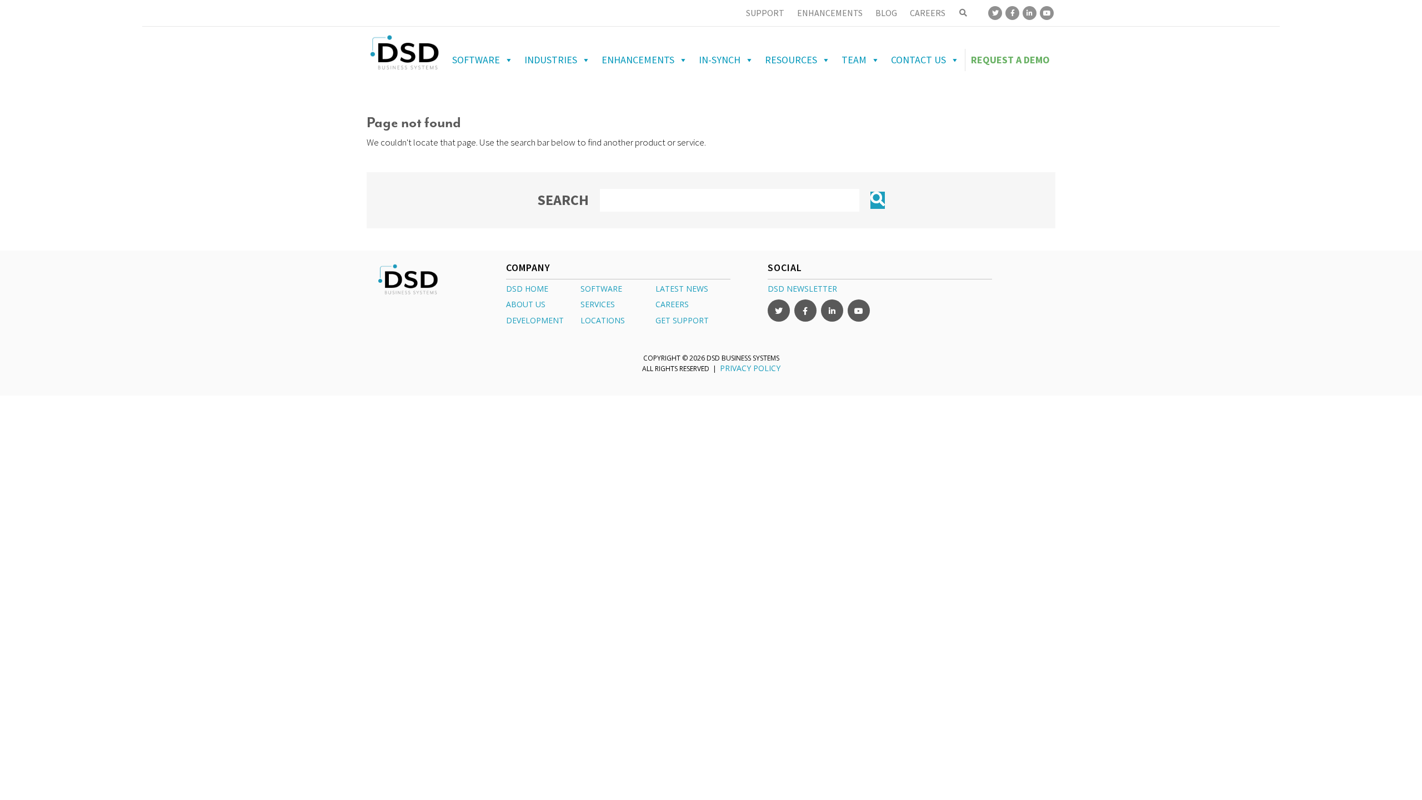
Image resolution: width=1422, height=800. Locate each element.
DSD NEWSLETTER (802, 288)
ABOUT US (525, 304)
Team (854, 59)
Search (563, 200)
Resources (791, 59)
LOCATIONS (602, 320)
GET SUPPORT (682, 320)
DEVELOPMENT (535, 320)
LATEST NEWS (681, 288)
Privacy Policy (750, 368)
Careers (927, 12)
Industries (550, 59)
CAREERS (672, 304)
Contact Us (918, 59)
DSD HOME (527, 288)
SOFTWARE (601, 288)
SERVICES (597, 304)
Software (476, 59)
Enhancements (830, 12)
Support (765, 12)
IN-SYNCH (719, 59)
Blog (886, 12)
